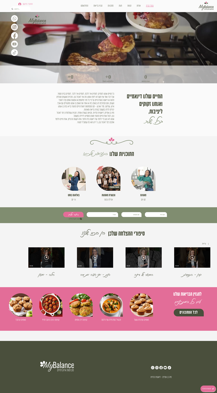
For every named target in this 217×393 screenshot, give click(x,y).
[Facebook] (14, 35)
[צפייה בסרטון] (192, 257)
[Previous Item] (10, 309)
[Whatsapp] (14, 18)
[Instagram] (14, 27)
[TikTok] (14, 52)
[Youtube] (14, 44)
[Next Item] (152, 309)
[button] (205, 244)
